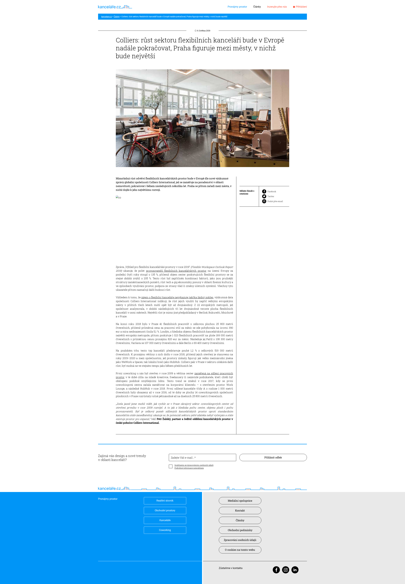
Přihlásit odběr (273, 457)
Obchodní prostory (165, 510)
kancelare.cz (106, 17)
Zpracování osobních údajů (240, 540)
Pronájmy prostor (237, 6)
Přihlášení (301, 6)
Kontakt (240, 510)
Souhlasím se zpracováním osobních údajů (193, 465)
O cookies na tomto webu (240, 549)
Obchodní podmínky (240, 530)
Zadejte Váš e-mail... (182, 457)
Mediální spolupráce (240, 500)
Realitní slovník (164, 500)
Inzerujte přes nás (277, 6)
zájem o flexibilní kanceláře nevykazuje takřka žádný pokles (177, 297)
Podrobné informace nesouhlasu (189, 468)
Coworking (165, 530)
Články (257, 6)
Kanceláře (165, 520)
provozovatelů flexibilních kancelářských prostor (176, 270)
